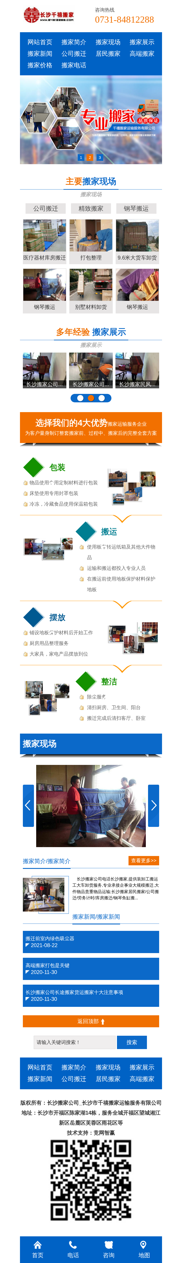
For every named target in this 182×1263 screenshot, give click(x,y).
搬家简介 (73, 42)
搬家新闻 (40, 53)
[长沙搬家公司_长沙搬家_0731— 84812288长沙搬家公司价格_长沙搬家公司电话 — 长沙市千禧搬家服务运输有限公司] (57, 14)
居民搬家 (108, 53)
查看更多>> (143, 860)
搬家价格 (40, 65)
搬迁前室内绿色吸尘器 (50, 938)
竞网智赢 (104, 1133)
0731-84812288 (124, 19)
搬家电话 (73, 65)
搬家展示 (142, 42)
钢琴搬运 (136, 208)
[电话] (146, 744)
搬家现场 (108, 42)
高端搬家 (142, 53)
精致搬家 (91, 208)
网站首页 (40, 42)
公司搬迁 (73, 53)
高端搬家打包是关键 (47, 965)
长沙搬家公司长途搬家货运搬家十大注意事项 (74, 992)
